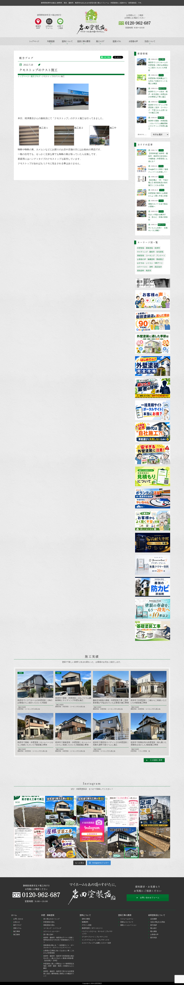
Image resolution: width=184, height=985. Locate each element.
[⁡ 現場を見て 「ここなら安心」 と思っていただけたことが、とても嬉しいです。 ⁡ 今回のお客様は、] (123, 811)
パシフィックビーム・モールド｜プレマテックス (97, 932)
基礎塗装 (140, 256)
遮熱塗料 (140, 271)
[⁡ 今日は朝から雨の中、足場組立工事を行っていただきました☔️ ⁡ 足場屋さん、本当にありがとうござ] (154, 811)
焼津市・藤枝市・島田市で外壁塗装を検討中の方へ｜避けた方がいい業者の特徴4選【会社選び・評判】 (58, 958)
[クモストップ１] (71, 97)
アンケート (160, 256)
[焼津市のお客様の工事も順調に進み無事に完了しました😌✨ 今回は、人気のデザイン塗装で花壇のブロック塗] (154, 842)
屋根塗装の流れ (49, 925)
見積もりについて (126, 922)
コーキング (150, 256)
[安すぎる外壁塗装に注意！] (152, 455)
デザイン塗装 (86, 925)
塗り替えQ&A (48, 934)
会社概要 (153, 919)
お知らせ (16, 922)
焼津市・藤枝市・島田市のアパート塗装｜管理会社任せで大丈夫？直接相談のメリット (58, 940)
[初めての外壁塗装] (152, 366)
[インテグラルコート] (152, 609)
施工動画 (16, 934)
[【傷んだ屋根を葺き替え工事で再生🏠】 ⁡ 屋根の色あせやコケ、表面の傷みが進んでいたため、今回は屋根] (29, 811)
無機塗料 (151, 259)
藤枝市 (152, 252)
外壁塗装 (140, 248)
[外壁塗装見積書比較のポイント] (152, 477)
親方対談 (153, 938)
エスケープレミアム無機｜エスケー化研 (96, 943)
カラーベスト (142, 267)
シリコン (149, 263)
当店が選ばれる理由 (157, 922)
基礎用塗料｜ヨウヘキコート (92, 928)
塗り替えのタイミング (51, 919)
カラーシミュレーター (51, 931)
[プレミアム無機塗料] (152, 543)
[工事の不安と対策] (152, 521)
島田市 (148, 271)
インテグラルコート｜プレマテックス (95, 940)
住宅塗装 (159, 252)
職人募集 (153, 931)
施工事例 (16, 931)
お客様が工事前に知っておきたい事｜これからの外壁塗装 (58, 952)
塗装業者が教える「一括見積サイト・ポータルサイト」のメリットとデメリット (58, 946)
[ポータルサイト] (152, 410)
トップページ (34, 41)
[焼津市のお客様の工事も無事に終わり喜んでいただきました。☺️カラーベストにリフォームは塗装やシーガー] (92, 842)
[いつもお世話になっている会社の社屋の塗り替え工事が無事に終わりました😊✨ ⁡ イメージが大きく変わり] (123, 842)
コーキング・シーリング (52, 928)
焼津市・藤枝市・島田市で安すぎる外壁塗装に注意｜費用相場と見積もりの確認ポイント (58, 973)
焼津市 (157, 248)
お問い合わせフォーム (149, 898)
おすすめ (140, 263)
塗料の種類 (86, 919)
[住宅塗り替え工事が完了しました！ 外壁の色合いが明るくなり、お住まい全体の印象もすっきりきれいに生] (92, 811)
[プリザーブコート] (152, 565)
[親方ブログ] (152, 283)
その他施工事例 (156, 760)
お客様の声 (133, 41)
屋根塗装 (149, 248)
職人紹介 (153, 928)
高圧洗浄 (158, 267)
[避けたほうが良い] (152, 388)
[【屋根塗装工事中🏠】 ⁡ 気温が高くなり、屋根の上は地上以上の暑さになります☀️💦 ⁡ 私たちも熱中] (60, 842)
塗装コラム (117, 41)
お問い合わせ (18, 919)
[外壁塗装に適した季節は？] (152, 344)
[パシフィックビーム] (152, 587)
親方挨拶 (153, 925)
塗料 (151, 267)
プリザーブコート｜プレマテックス (95, 937)
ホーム (14, 915)
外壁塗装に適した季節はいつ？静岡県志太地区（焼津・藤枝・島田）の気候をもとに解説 (58, 966)
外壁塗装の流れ (49, 922)
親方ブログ (35, 76)
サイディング (142, 252)
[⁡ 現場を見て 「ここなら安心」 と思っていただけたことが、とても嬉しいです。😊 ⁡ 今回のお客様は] (60, 811)
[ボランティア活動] (152, 499)
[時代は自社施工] (152, 432)
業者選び (159, 259)
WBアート (159, 263)
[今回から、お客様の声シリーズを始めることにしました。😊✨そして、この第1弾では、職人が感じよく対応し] (29, 842)
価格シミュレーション (128, 925)
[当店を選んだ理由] (152, 322)
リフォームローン (126, 919)
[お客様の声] (152, 300)
